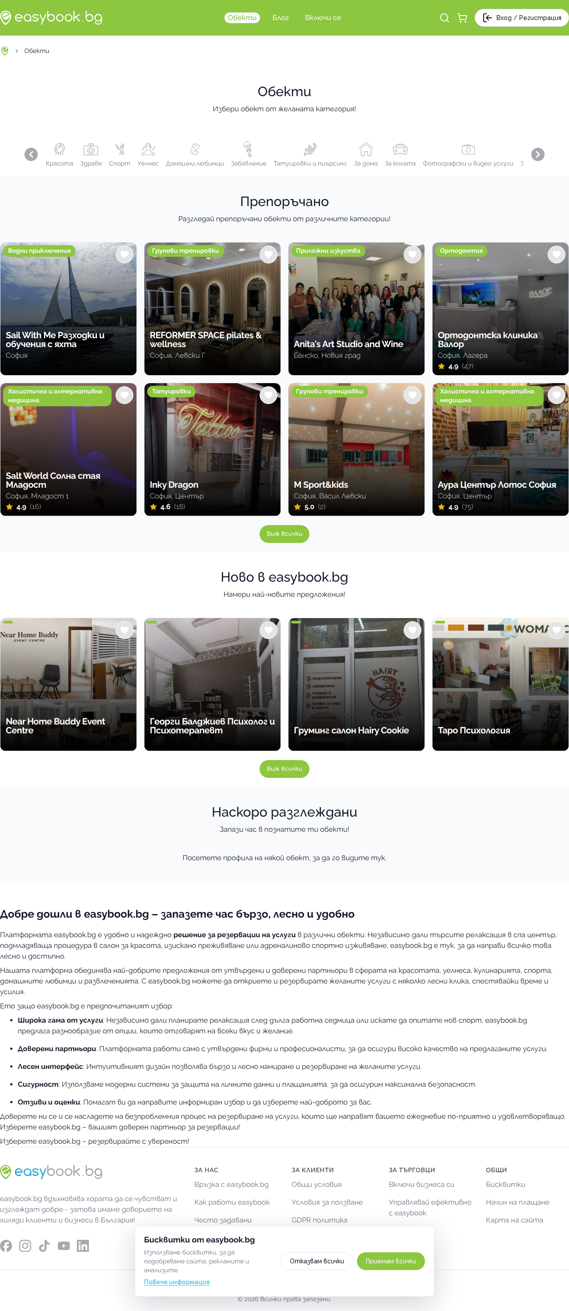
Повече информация (177, 1282)
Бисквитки (505, 1184)
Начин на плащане (517, 1202)
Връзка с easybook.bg (231, 1184)
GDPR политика (320, 1220)
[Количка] (462, 18)
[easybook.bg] (51, 18)
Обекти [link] (36, 51)
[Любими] (124, 254)
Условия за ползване (327, 1202)
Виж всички (284, 534)
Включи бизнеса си (422, 1184)
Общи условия (317, 1184)
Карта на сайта (514, 1220)
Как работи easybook (231, 1202)
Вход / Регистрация (529, 17)
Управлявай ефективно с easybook (430, 1207)
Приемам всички (391, 1261)
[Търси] (444, 18)
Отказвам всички (317, 1261)
